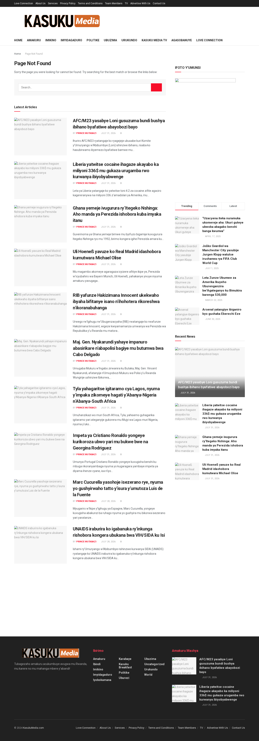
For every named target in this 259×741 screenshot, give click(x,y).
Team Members (113, 3)
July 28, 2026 (108, 501)
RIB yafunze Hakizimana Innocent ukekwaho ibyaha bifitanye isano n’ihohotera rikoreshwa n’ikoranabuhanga (116, 301)
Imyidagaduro (71, 40)
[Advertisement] (210, 160)
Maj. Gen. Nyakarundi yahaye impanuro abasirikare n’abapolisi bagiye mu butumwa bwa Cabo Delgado (118, 348)
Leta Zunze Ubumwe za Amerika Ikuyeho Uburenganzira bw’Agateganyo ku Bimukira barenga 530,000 (222, 286)
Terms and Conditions (90, 3)
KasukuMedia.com (33, 727)
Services (53, 3)
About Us (40, 3)
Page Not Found (34, 53)
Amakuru (34, 40)
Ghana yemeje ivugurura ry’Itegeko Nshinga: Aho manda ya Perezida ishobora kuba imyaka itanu (117, 214)
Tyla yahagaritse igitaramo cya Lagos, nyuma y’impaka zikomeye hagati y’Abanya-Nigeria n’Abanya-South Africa (116, 395)
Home (18, 40)
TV (126, 3)
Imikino (50, 40)
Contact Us (159, 3)
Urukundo (129, 40)
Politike (93, 40)
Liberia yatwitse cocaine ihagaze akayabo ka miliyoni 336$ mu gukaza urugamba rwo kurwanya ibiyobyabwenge (116, 170)
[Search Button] (156, 87)
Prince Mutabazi (86, 133)
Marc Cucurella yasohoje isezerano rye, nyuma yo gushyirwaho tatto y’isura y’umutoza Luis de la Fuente (118, 488)
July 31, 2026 (108, 133)
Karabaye (125, 658)
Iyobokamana (102, 680)
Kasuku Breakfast (125, 666)
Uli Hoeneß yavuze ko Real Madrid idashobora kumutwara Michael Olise (221, 469)
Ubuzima (110, 40)
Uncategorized (154, 664)
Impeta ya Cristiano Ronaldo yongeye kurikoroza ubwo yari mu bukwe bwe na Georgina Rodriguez (110, 442)
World (148, 674)
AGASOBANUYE (181, 40)
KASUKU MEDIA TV (154, 40)
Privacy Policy (67, 3)
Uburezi (124, 678)
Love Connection (23, 3)
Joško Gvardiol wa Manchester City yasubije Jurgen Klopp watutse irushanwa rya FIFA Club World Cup (220, 254)
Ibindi (97, 664)
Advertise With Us (140, 3)
